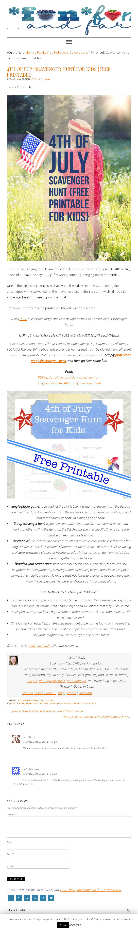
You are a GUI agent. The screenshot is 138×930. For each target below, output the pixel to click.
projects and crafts (74, 703)
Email (10, 854)
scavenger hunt (89, 703)
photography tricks (52, 680)
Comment (12, 814)
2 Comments (44, 79)
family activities (35, 703)
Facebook (85, 692)
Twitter (71, 692)
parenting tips (77, 680)
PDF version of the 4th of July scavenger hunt (69, 377)
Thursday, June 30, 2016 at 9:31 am (40, 741)
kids (54, 703)
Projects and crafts (47, 700)
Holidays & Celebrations (28, 700)
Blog (61, 692)
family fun (47, 703)
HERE (23, 318)
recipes (32, 680)
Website (11, 866)
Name (10, 841)
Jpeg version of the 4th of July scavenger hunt (69, 383)
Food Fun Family (69, 17)
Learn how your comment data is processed (90, 889)
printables (61, 703)
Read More (75, 924)
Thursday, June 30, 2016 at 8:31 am (40, 773)
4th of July (23, 703)
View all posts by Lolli (39, 692)
